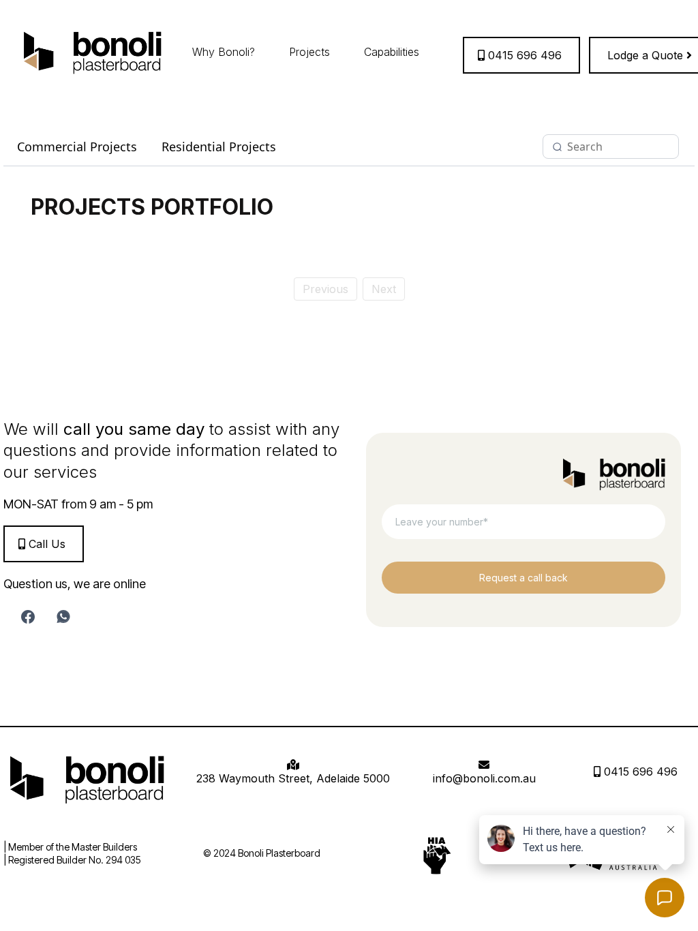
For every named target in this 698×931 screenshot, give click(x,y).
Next (383, 289)
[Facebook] (28, 617)
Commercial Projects (77, 146)
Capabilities (391, 52)
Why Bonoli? (223, 52)
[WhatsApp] (63, 617)
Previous (325, 289)
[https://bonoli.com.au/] (93, 51)
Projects (309, 52)
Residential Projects (219, 146)
